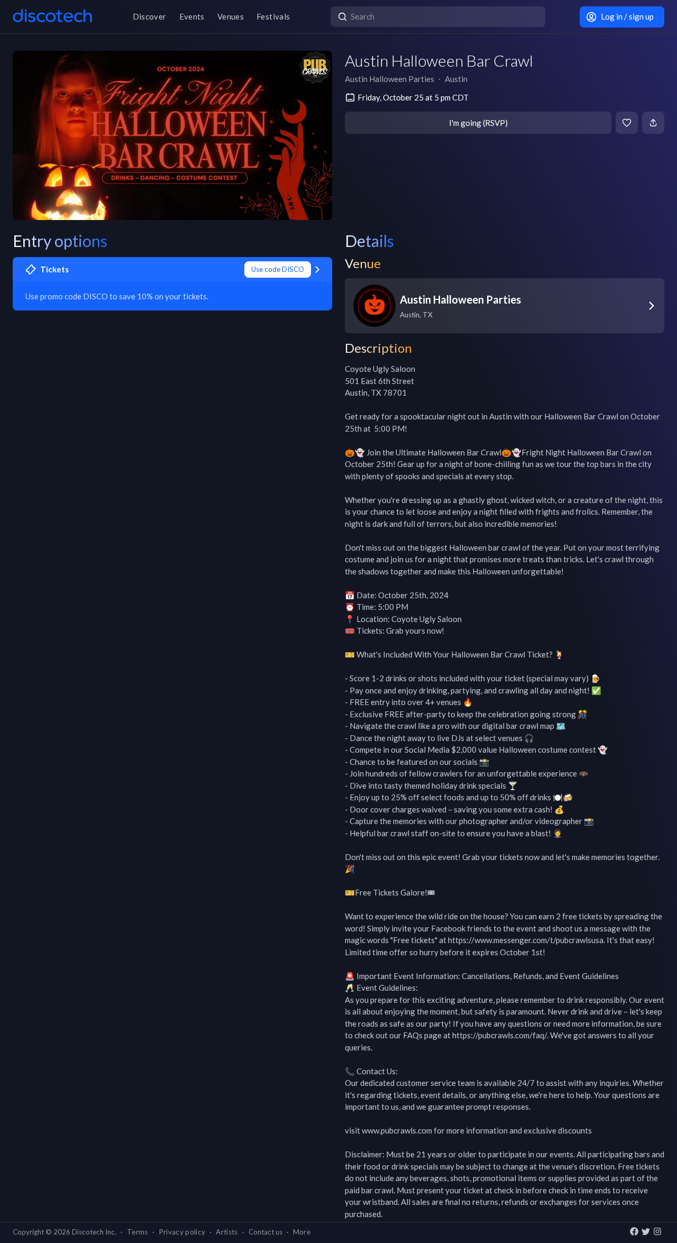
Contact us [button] (265, 1232)
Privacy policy (182, 1232)
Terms (137, 1232)
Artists (226, 1232)
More (301, 1232)
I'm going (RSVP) (478, 122)
